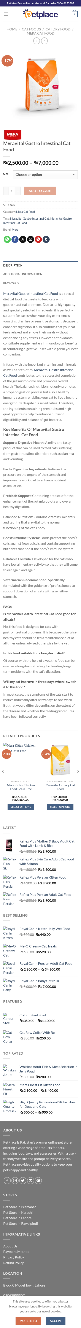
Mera (15, 229)
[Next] (78, 780)
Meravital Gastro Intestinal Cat (29, 218)
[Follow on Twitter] (22, 1180)
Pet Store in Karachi (18, 1212)
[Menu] (5, 14)
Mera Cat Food (40, 33)
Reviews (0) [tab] (11, 282)
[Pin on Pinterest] (38, 239)
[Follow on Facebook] (7, 1180)
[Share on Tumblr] (46, 239)
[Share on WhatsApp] (7, 239)
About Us (10, 1246)
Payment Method (16, 1251)
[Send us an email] (30, 1180)
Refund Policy (13, 1263)
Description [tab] (12, 265)
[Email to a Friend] (30, 239)
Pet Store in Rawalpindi (20, 1223)
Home (12, 29)
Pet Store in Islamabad (20, 1207)
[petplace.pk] (40, 14)
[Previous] (3, 780)
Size (5, 174)
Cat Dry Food (58, 29)
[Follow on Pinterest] (38, 1180)
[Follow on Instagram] (15, 1180)
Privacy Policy (13, 1257)
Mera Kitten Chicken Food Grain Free (21, 787)
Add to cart (40, 191)
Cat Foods (31, 29)
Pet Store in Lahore (17, 1218)
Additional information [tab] (23, 274)
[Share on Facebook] (15, 239)
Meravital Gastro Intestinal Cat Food (30, 293)
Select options (21, 806)
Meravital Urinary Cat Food (60, 787)
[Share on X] (22, 239)
